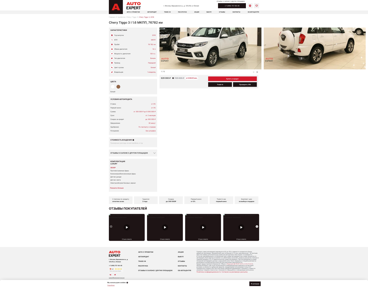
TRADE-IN (142, 261)
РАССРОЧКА (143, 266)
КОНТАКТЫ (182, 266)
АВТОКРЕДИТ (143, 257)
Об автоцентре (253, 12)
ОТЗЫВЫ (181, 261)
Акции (196, 12)
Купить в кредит (232, 79)
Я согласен (255, 284)
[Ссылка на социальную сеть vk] (110, 274)
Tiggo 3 (135, 17)
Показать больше (117, 188)
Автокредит (152, 12)
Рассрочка (182, 12)
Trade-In (167, 12)
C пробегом (120, 17)
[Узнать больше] (133, 140)
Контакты (236, 12)
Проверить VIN (245, 84)
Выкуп (209, 12)
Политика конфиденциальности (209, 272)
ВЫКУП (181, 257)
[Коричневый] (118, 87)
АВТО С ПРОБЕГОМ (133, 12)
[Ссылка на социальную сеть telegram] (115, 274)
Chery (129, 17)
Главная (112, 17)
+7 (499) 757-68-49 (232, 6)
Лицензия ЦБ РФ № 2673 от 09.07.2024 (240, 264)
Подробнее (111, 285)
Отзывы (222, 12)
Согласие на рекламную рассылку (235, 272)
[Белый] (113, 87)
